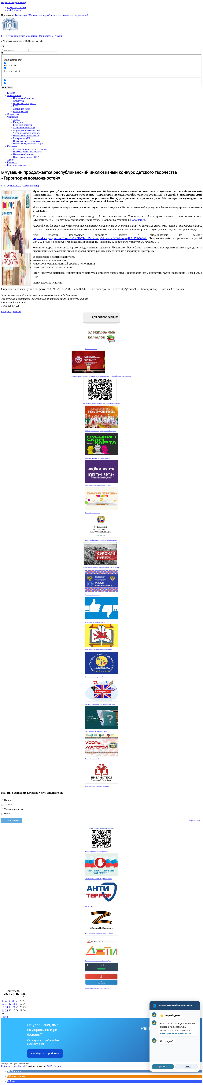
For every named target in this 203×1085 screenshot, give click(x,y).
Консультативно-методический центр (96, 677)
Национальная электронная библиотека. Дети (98, 961)
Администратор (31, 185)
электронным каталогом (175, 1033)
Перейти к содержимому (13, 2)
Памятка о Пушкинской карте (28, 143)
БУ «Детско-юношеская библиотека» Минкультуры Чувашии (32, 36)
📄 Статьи (186, 1066)
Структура (18, 101)
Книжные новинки (23, 125)
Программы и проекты (24, 103)
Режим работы (20, 111)
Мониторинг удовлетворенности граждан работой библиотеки (101, 403)
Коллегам (12, 146)
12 (10, 1004)
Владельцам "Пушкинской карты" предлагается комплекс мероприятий (51, 15)
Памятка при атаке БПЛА (26, 135)
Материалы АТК (21, 138)
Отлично (8, 800)
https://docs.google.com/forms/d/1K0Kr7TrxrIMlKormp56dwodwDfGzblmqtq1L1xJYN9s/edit (90, 238)
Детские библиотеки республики (30, 149)
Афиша (10, 159)
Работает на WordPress (12, 1066)
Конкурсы (18, 122)
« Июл (4, 1016)
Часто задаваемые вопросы (26, 133)
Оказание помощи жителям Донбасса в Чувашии (99, 933)
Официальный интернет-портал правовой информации (101, 540)
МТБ (15, 106)
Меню (9, 87)
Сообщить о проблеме (45, 1053)
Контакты (12, 162)
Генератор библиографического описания (97, 988)
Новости (17, 311)
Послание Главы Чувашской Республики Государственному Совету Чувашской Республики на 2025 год (101, 376)
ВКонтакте (15, 1071)
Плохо (7, 813)
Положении (137, 219)
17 (3, 1007)
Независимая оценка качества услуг (95, 622)
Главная (11, 93)
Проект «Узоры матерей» (92, 759)
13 (13, 1004)
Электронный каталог (91, 349)
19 (10, 1007)
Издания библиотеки (23, 154)
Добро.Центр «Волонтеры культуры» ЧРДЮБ (98, 485)
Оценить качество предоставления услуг (96, 851)
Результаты (194, 820)
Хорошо (8, 804)
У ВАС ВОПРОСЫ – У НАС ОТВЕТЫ (96, 731)
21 (17, 1007)
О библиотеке (14, 95)
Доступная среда (21, 109)
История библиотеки (23, 98)
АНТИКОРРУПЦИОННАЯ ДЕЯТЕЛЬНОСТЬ (98, 879)
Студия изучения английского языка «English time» (100, 704)
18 (6, 1007)
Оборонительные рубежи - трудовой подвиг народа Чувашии (101, 567)
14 (17, 1004)
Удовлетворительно (14, 809)
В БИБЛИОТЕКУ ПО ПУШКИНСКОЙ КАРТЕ (98, 458)
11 (6, 1004)
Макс (12, 1081)
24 (3, 1010)
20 (13, 1007)
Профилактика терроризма (26, 141)
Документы (13, 114)
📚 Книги (163, 1066)
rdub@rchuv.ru (14, 10)
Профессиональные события (27, 151)
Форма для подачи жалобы (26, 130)
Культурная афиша (16, 165)
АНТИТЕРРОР (89, 906)
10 (3, 1004)
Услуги (16, 119)
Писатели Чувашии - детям (92, 513)
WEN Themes (54, 1066)
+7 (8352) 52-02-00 (16, 7)
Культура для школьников (92, 595)
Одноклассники (17, 1076)
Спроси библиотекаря (24, 127)
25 (6, 1010)
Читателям (12, 117)
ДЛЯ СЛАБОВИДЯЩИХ (104, 317)
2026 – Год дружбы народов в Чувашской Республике (100, 431)
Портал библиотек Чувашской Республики (97, 786)
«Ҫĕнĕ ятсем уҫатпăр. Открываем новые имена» (98, 649)
